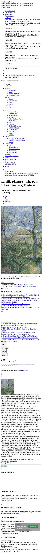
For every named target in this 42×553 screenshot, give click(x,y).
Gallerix (9, 537)
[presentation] (23, 203)
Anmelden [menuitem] (8, 77)
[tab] (8, 196)
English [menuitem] (13, 75)
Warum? (25, 370)
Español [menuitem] (18, 75)
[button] (10, 11)
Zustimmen (33, 526)
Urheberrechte (14, 551)
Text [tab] (6, 200)
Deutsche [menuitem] (29, 75)
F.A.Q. (6, 548)
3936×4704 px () (25, 284)
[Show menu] (13, 2)
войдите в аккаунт (35, 512)
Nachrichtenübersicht (11, 68)
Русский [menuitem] (7, 75)
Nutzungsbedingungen (23, 549)
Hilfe (2, 548)
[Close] (1, 504)
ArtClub (10, 106)
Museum (8, 85)
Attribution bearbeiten (7, 283)
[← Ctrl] (21, 309)
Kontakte (15, 548)
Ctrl (16, 291)
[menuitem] (34, 75)
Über (11, 548)
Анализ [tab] (7, 201)
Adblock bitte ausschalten (9, 461)
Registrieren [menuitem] (15, 77)
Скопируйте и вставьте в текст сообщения (15, 532)
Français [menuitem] (23, 75)
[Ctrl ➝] (21, 325)
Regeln (14, 549)
